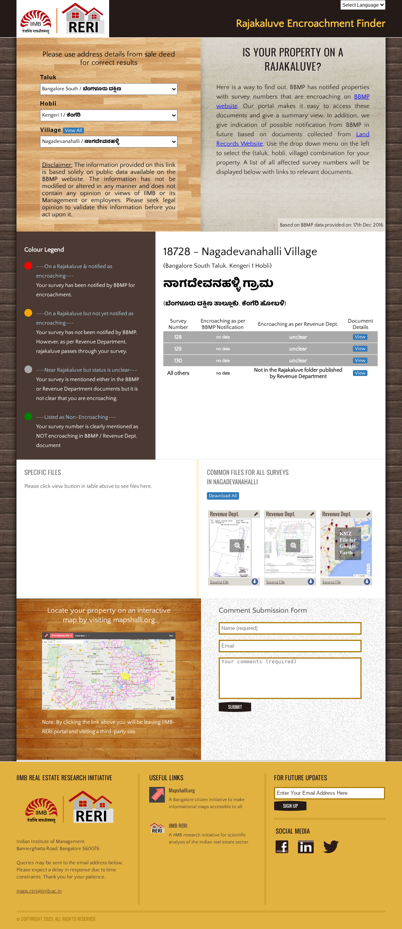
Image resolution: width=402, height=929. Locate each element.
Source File (219, 582)
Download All (223, 495)
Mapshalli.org (182, 790)
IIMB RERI (178, 825)
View (360, 336)
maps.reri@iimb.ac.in (39, 891)
